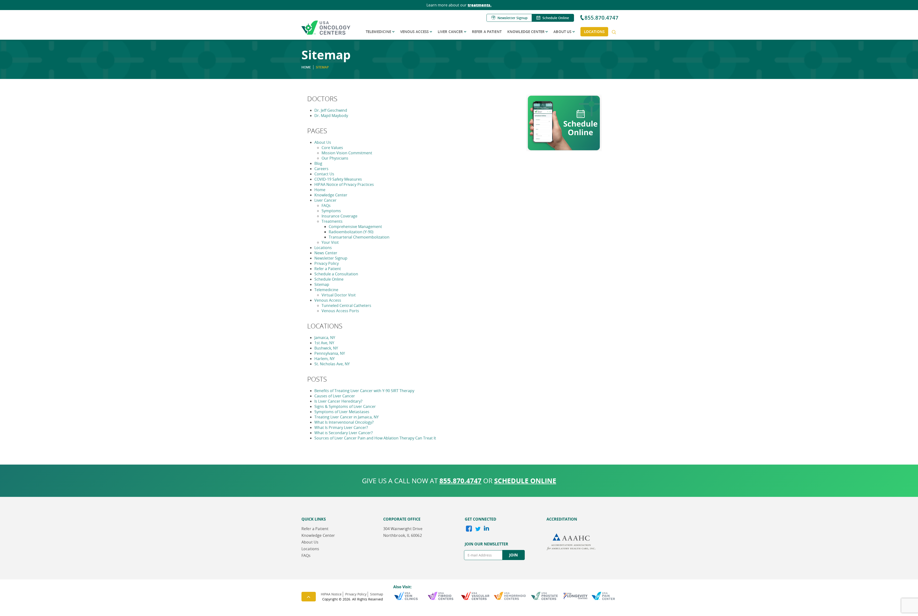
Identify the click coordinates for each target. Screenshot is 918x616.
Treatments (332, 221)
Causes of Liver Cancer (334, 396)
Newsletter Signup (512, 18)
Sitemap (321, 284)
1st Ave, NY (324, 342)
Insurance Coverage (339, 216)
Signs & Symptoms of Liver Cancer (345, 406)
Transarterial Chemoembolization (359, 237)
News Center (325, 252)
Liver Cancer (450, 31)
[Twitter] (477, 529)
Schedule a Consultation (336, 274)
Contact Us (324, 174)
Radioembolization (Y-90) (351, 231)
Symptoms (331, 210)
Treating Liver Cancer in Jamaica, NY (346, 417)
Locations (594, 31)
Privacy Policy (326, 263)
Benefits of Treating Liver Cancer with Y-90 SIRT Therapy (364, 390)
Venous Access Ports (340, 310)
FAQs (326, 205)
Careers (321, 168)
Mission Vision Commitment (347, 152)
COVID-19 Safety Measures (338, 179)
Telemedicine (378, 31)
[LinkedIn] (486, 529)
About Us (562, 31)
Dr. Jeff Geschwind (330, 110)
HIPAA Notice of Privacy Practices (344, 184)
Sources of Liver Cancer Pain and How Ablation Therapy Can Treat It (375, 438)
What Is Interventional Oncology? (344, 422)
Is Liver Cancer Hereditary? (338, 401)
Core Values (332, 147)
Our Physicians (335, 158)
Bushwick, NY (326, 348)
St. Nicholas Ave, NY (332, 363)
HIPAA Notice (331, 594)
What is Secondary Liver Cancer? (343, 432)
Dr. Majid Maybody (331, 115)
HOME (306, 67)
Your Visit (330, 242)
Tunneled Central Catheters (346, 305)
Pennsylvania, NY (329, 353)
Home (319, 189)
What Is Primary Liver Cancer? (341, 427)
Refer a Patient (487, 31)
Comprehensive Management (355, 226)
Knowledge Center (526, 31)
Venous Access (414, 31)
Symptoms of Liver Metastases (341, 411)
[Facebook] (469, 529)
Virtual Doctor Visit (339, 295)
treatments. (480, 5)
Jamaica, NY (324, 337)
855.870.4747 (601, 17)
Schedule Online (555, 18)
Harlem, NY (324, 358)
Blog (318, 163)
